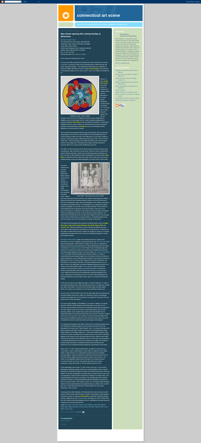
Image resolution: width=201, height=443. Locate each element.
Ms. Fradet (103, 107)
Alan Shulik (68, 404)
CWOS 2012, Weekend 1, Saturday (125, 100)
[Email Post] (83, 412)
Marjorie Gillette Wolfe (69, 239)
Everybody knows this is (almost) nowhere (127, 98)
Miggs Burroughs (77, 248)
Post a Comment (65, 420)
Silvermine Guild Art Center (68, 40)
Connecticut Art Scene (98, 15)
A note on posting (120, 90)
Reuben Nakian (82, 398)
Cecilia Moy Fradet (77, 404)
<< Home (63, 424)
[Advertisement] (100, 434)
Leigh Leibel (102, 241)
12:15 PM (78, 412)
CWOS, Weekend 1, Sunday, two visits (126, 92)
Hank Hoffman (124, 34)
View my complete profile (122, 63)
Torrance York (100, 252)
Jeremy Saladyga (87, 266)
